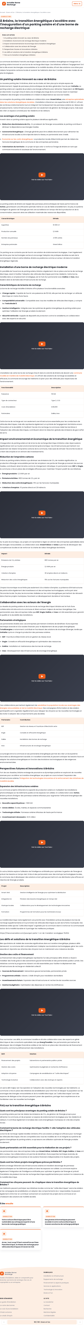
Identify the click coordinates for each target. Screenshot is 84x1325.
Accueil (2, 12)
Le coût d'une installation (9, 1309)
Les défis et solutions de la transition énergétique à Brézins (26, 52)
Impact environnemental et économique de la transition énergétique (30, 44)
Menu (76, 3)
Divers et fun (10, 12)
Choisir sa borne (6, 1312)
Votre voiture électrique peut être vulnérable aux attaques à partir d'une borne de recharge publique (18, 1222)
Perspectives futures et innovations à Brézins (20, 49)
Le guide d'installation (8, 1302)
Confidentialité (49, 1316)
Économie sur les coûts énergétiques (17, 139)
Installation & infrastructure (54, 1276)
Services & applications (52, 1286)
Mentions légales (50, 1312)
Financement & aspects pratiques (56, 1283)
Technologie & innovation (53, 1290)
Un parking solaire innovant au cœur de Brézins (21, 38)
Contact (47, 1305)
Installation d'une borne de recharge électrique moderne (25, 41)
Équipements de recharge (53, 1279)
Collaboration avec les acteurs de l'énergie (20, 46)
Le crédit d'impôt (6, 1316)
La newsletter (48, 1302)
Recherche (47, 1309)
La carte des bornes (7, 1305)
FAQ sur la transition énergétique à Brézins (19, 55)
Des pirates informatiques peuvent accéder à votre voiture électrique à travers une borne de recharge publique (62, 1222)
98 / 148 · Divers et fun (42, 1322)
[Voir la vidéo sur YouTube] (42, 176)
